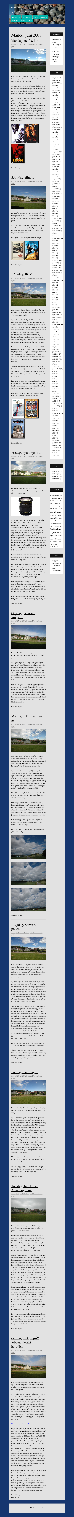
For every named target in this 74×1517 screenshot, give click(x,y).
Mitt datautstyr (27, 17)
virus (56, 544)
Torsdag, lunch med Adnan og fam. (24, 1188)
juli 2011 (55, 263)
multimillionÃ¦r (55, 521)
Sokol (59, 535)
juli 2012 (55, 221)
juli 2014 (55, 154)
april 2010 (55, 315)
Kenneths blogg (16, 7)
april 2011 (55, 270)
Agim (58, 495)
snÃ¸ (56, 535)
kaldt (53, 518)
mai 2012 (55, 226)
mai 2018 (55, 80)
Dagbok (19, 168)
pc (54, 523)
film (55, 512)
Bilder (36, 17)
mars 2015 (55, 124)
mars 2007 (55, 450)
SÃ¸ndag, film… (22, 177)
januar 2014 (56, 166)
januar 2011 (56, 280)
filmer (59, 512)
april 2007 (55, 448)
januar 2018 (56, 83)
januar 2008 (56, 413)
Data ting (55, 474)
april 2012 (55, 228)
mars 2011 (55, 273)
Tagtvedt (59, 539)
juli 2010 (55, 307)
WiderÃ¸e (53, 547)
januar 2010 (56, 324)
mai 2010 (55, 312)
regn (55, 526)
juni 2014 (55, 157)
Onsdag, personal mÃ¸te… (23, 615)
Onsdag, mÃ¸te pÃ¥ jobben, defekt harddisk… (25, 1342)
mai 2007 (55, 445)
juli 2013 (55, 181)
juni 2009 (55, 354)
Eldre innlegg (15, 1497)
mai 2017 (55, 92)
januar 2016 (56, 107)
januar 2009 (56, 369)
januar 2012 (56, 238)
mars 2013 (55, 191)
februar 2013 (56, 194)
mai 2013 (55, 186)
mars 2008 (55, 406)
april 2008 (55, 403)
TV (60, 542)
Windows (59, 547)
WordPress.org (56, 570)
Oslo (51, 523)
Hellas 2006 (43, 17)
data (56, 508)
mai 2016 (55, 105)
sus (55, 538)
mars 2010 (55, 317)
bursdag (58, 506)
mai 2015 (55, 120)
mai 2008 (55, 401)
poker (56, 523)
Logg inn (55, 561)
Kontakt (29, 20)
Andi (56, 501)
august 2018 (56, 78)
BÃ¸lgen (52, 508)
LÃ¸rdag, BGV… (23, 274)
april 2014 (55, 162)
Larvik (61, 518)
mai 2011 (55, 268)
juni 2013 (55, 184)
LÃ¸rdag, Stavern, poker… (23, 926)
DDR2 (58, 508)
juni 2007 (55, 443)
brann (54, 506)
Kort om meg (16, 17)
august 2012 (56, 218)
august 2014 (56, 152)
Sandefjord (54, 529)
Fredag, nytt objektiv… (27, 452)
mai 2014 (55, 159)
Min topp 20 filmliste (18, 20)
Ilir (51, 518)
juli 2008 (55, 396)
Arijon (56, 503)
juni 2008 (55, 398)
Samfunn (55, 479)
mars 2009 (55, 361)
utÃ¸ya (52, 544)
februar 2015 (56, 127)
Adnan (53, 495)
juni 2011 (55, 265)
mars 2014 (55, 164)
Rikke (59, 526)
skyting (52, 535)
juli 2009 (55, 352)
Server (59, 529)
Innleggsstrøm (56, 563)
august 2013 (56, 179)
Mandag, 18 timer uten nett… (27, 718)
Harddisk (52, 515)
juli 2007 (55, 440)
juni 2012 (55, 223)
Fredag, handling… (24, 1072)
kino (57, 518)
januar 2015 (56, 129)
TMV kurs (55, 542)
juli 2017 (55, 90)
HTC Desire (58, 515)
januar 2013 (56, 196)
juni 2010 (55, 310)
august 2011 (56, 260)
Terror (51, 542)
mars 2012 (55, 231)
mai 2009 (55, 356)
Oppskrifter (55, 476)
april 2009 (55, 359)
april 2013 (55, 189)
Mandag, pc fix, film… (27, 40)
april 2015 (55, 122)
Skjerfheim (55, 532)
